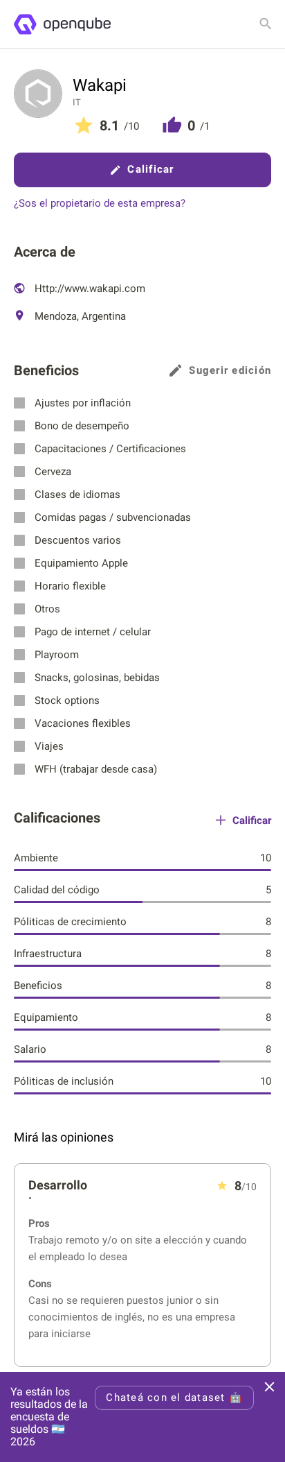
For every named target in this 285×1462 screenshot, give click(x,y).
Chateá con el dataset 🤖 (174, 1397)
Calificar (150, 169)
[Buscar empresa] (265, 23)
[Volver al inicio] (62, 24)
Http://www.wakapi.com (88, 288)
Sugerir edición (230, 370)
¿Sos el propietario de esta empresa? (99, 203)
